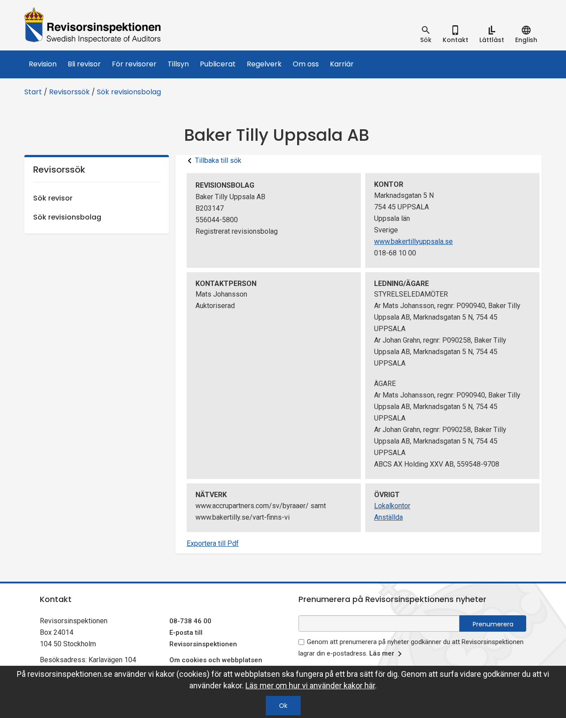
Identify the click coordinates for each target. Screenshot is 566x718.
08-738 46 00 (190, 621)
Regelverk (264, 64)
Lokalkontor (392, 506)
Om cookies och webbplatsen (215, 660)
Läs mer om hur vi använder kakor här (310, 685)
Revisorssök (69, 92)
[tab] (426, 34)
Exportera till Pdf (213, 543)
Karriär (342, 64)
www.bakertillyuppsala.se (413, 241)
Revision (43, 64)
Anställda (388, 517)
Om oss (306, 64)
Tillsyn (178, 64)
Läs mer (381, 653)
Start (33, 92)
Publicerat (218, 64)
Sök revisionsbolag (129, 92)
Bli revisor (84, 64)
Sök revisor (53, 198)
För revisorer (134, 64)
